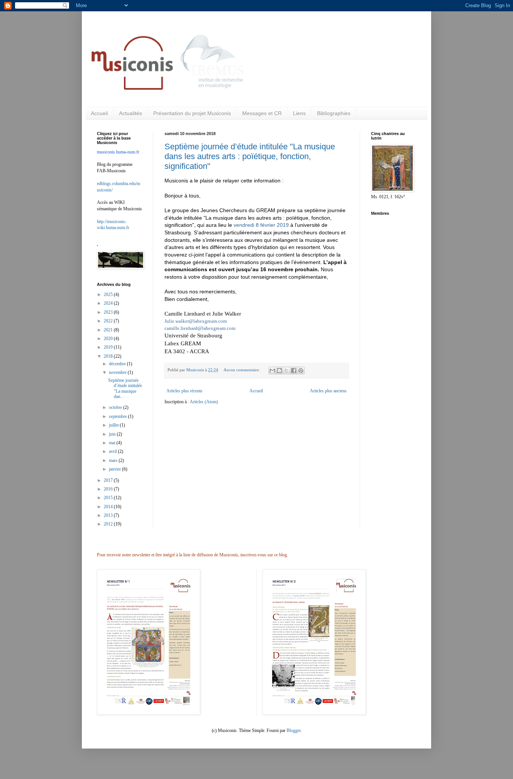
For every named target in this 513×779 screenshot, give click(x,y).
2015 (109, 497)
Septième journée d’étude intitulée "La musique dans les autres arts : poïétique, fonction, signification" (249, 156)
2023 (109, 312)
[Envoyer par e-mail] (272, 370)
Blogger (293, 730)
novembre (118, 372)
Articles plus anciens (328, 390)
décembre (118, 363)
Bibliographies (333, 113)
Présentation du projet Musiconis (192, 113)
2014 (109, 506)
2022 (109, 320)
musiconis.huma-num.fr (118, 152)
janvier (115, 469)
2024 (109, 303)
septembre (118, 416)
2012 (109, 524)
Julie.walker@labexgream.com (195, 321)
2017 (109, 480)
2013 (109, 515)
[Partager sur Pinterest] (301, 370)
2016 (109, 489)
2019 (109, 347)
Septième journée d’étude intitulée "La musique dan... (125, 388)
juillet (114, 425)
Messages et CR (262, 113)
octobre (116, 407)
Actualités (130, 113)
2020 (109, 338)
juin (113, 434)
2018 (109, 356)
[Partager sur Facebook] (293, 370)
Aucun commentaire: (242, 369)
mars (114, 460)
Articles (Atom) (204, 401)
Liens (299, 113)
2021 (109, 330)
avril (113, 451)
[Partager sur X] (286, 370)
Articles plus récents (184, 390)
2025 (109, 294)
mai (112, 442)
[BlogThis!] (279, 370)
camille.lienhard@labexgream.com (199, 328)
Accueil (99, 113)
